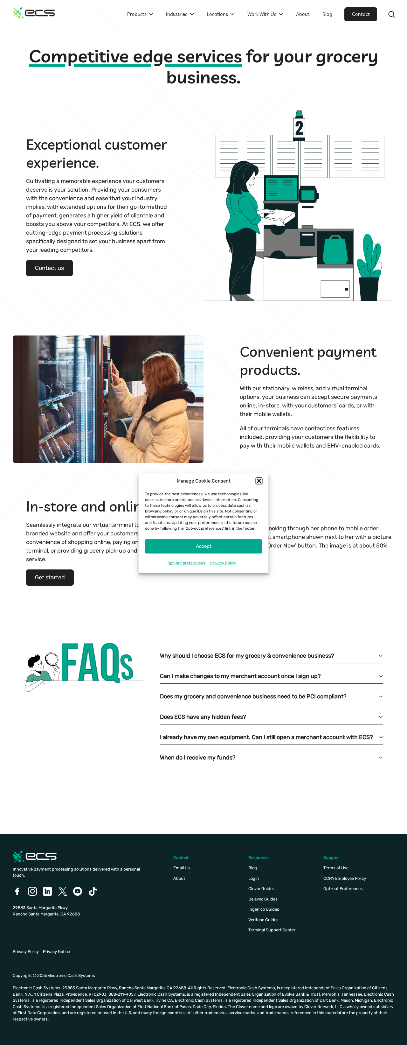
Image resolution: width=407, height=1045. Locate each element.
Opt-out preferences (186, 563)
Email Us (181, 867)
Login (253, 878)
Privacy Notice (56, 951)
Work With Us (261, 14)
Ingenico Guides (263, 909)
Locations (217, 14)
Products (137, 14)
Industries (176, 14)
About (302, 14)
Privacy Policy (223, 563)
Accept (203, 546)
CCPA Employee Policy (344, 878)
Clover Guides (261, 888)
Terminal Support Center (271, 930)
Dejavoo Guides (263, 899)
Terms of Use (335, 867)
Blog (327, 14)
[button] (259, 481)
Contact (361, 14)
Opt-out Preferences (343, 888)
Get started (50, 577)
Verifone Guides (263, 919)
